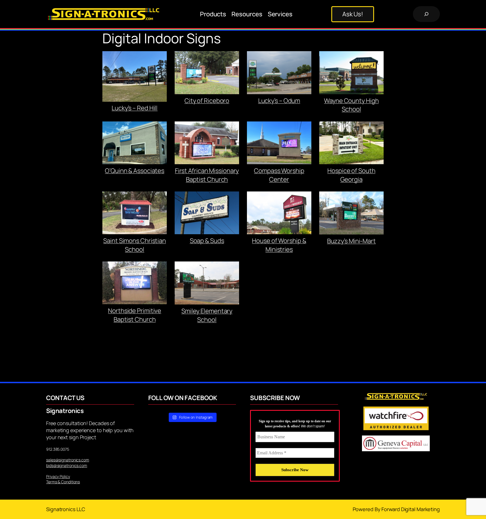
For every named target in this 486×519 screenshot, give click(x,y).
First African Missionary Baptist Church (207, 175)
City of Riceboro (206, 100)
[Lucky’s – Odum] (279, 73)
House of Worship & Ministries (279, 245)
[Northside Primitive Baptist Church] (134, 283)
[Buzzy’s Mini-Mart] (351, 214)
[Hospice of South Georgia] (351, 143)
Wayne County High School (351, 105)
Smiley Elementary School (206, 315)
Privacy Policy (58, 476)
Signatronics (65, 411)
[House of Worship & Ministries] (279, 213)
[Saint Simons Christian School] (134, 213)
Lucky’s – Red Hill (135, 108)
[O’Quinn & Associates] (134, 143)
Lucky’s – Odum (279, 100)
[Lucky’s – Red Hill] (134, 77)
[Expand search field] (426, 14)
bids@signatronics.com (66, 465)
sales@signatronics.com (67, 459)
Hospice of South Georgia (351, 175)
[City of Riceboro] (207, 73)
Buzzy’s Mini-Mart (351, 241)
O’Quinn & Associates (134, 170)
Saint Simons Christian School (134, 245)
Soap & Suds (207, 240)
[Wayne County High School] (351, 73)
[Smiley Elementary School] (207, 284)
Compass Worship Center (279, 175)
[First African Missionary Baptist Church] (207, 143)
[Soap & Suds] (207, 213)
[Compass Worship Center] (279, 143)
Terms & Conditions (63, 481)
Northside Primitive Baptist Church (134, 315)
